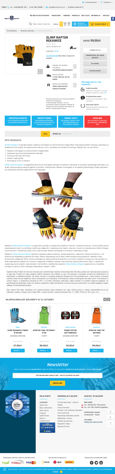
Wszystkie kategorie (41, 16)
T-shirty (44, 336)
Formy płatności (63, 413)
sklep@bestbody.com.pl (57, 7)
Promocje (76, 16)
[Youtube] (101, 462)
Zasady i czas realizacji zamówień (70, 410)
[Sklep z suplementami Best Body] (12, 18)
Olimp (56, 51)
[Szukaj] (31, 24)
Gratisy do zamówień (60, 86)
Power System (70, 327)
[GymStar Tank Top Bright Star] (44, 314)
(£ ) (69, 24)
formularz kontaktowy (44, 124)
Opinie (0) (57, 134)
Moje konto (44, 405)
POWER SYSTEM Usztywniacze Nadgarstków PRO (70, 333)
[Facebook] (91, 462)
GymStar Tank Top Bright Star (44, 331)
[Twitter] (96, 462)
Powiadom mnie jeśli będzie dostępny (95, 56)
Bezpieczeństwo (64, 426)
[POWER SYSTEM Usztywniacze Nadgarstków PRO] (70, 314)
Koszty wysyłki (61, 77)
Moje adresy (44, 410)
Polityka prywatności (65, 421)
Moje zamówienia (46, 408)
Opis (45, 134)
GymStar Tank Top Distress (97, 331)
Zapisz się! (57, 383)
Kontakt (106, 16)
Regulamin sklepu (64, 424)
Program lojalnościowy (44, 414)
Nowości (66, 16)
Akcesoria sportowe (27, 31)
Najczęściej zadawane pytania (68, 416)
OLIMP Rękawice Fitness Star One (18, 331)
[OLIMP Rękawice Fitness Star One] (18, 314)
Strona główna (12, 31)
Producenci (56, 16)
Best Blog (85, 16)
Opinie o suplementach (45, 419)
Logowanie (44, 402)
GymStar (44, 327)
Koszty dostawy (63, 408)
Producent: (50, 51)
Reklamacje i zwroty (65, 418)
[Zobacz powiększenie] (40, 71)
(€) (65, 24)
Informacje (95, 16)
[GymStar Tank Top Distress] (97, 314)
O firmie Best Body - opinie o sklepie (68, 403)
